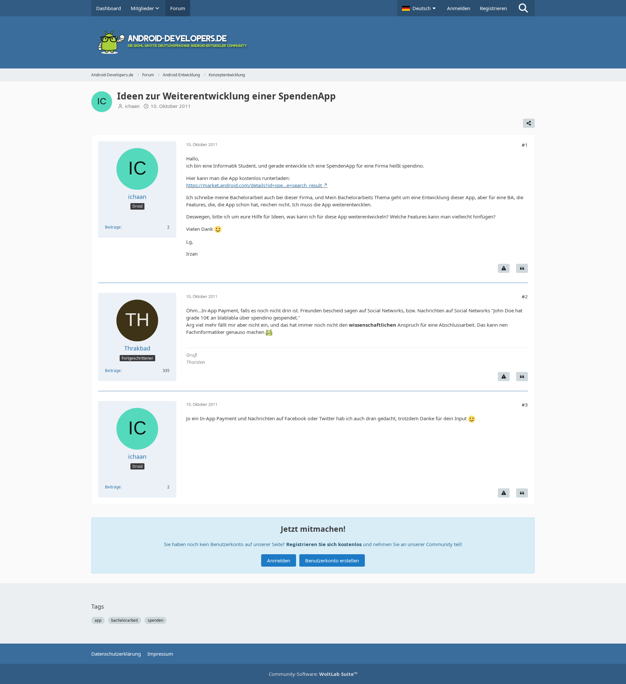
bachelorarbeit (124, 620)
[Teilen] (529, 123)
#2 (525, 296)
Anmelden (458, 8)
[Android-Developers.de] (313, 42)
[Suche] (523, 8)
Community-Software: (313, 674)
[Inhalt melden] (504, 268)
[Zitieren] (522, 268)
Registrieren (493, 8)
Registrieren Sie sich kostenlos (324, 544)
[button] (419, 8)
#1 (525, 144)
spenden (155, 620)
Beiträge (113, 227)
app (98, 620)
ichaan (132, 106)
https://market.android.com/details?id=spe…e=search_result (254, 185)
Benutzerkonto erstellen (332, 560)
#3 (525, 404)
